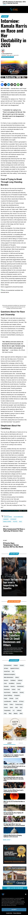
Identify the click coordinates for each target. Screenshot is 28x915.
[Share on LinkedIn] (8, 84)
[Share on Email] (15, 84)
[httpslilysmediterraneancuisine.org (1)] (14, 740)
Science (5, 800)
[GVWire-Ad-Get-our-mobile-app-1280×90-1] (14, 511)
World (5, 788)
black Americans (18, 516)
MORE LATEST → (7, 839)
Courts (5, 822)
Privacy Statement (17, 913)
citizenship (13, 519)
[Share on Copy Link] (21, 84)
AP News (5, 16)
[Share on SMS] (18, 84)
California (6, 833)
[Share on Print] (11, 84)
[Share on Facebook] (2, 84)
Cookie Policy (9, 913)
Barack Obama (8, 516)
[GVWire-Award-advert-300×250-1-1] (14, 863)
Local (5, 811)
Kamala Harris (7, 521)
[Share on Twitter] (5, 84)
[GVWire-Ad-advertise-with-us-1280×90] (14, 78)
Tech (20, 4)
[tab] (9, 743)
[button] (25, 894)
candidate (5, 519)
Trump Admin (7, 764)
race (20, 521)
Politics (15, 521)
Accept (14, 909)
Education (6, 776)
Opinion (5, 629)
